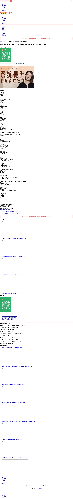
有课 (1, 47)
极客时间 (4, 30)
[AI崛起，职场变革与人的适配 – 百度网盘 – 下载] (15, 455)
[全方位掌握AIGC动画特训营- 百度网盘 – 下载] (15, 272)
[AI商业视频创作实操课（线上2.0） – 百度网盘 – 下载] (15, 254)
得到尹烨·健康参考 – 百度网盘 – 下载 (8, 318)
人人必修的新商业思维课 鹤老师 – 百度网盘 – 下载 (12, 211)
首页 (1, 41)
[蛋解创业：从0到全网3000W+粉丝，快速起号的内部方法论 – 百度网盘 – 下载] (15, 437)
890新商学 (4, 29)
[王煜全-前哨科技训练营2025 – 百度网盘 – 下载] (15, 364)
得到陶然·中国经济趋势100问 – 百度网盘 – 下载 (10, 317)
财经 (3, 34)
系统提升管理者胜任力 (6, 209)
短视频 (3, 6)
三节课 (3, 33)
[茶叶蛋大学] (6, 14)
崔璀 (1, 209)
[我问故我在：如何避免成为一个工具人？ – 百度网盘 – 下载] (15, 474)
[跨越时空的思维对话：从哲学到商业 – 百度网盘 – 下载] (15, 419)
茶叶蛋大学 (40, 488)
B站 (3, 28)
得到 (3, 497)
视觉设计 (4, 32)
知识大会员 (4, 10)
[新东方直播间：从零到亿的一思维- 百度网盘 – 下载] (15, 400)
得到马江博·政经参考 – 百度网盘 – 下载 (9, 319)
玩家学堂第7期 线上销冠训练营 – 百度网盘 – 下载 (11, 213)
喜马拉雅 (4, 27)
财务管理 (4, 35)
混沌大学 (4, 4)
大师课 (4, 7)
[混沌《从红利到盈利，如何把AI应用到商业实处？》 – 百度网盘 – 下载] (15, 382)
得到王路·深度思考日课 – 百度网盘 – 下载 (9, 316)
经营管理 (4, 26)
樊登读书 (4, 5)
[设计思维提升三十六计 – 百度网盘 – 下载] (15, 291)
